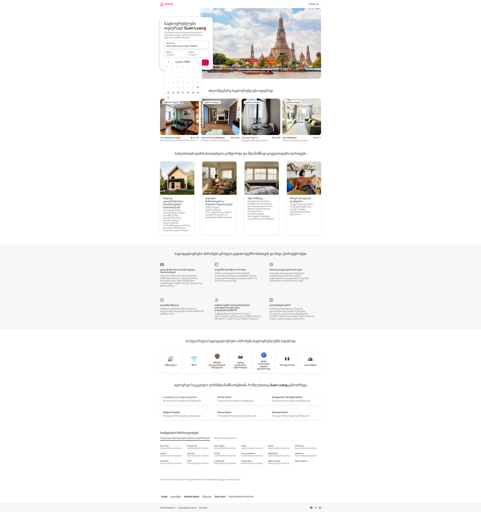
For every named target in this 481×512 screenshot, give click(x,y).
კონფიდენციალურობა (187, 508)
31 (168, 98)
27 (183, 92)
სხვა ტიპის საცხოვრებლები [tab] (225, 438)
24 (168, 92)
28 (188, 92)
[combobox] (186, 45)
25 (173, 92)
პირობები (203, 508)
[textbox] (175, 54)
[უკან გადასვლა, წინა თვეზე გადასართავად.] (168, 62)
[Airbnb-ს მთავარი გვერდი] (166, 4)
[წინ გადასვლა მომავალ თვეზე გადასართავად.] (197, 62)
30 (198, 92)
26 (178, 92)
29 (193, 92)
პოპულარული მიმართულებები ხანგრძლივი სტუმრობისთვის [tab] (185, 438)
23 (198, 87)
